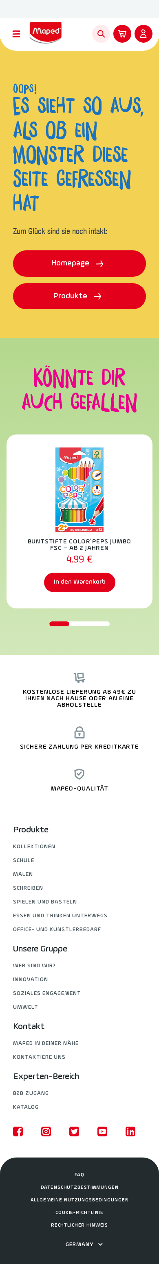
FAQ (79, 1175)
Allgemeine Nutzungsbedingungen (80, 1200)
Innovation (30, 980)
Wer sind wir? (34, 966)
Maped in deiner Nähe (46, 1043)
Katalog (26, 1107)
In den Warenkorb (80, 582)
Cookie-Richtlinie (79, 1212)
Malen (23, 874)
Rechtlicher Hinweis (79, 1225)
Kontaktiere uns (39, 1057)
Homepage (71, 263)
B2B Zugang (31, 1093)
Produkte (71, 296)
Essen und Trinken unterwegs (60, 916)
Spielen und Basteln (45, 902)
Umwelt (25, 1007)
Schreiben (28, 888)
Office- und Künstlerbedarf (57, 930)
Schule (23, 861)
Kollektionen (34, 847)
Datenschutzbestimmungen (80, 1187)
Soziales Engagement (47, 993)
